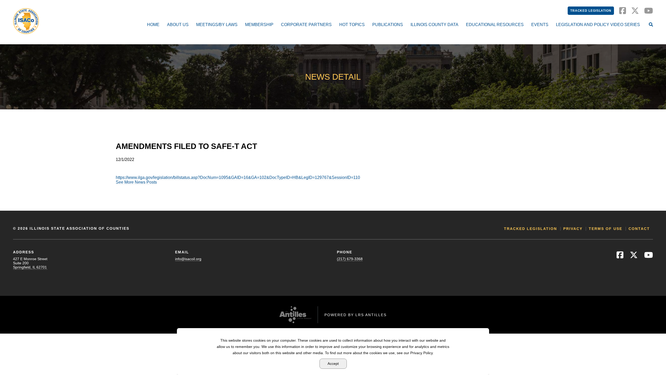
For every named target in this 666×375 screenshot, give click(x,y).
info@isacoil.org (188, 259)
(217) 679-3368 (350, 259)
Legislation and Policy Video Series (598, 24)
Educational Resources (495, 24)
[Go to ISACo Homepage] (26, 21)
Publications (387, 24)
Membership (259, 24)
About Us (178, 24)
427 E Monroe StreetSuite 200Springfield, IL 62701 (30, 263)
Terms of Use (605, 229)
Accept (333, 363)
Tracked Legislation (590, 10)
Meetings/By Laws (217, 24)
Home (153, 24)
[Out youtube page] (648, 12)
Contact (639, 229)
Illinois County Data (434, 24)
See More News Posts (136, 182)
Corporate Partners (306, 24)
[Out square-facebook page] (622, 12)
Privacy (572, 229)
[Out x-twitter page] (635, 12)
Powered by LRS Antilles (355, 315)
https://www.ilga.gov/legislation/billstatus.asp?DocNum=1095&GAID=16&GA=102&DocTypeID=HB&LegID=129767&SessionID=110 (238, 177)
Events (539, 24)
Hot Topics (352, 24)
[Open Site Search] (651, 25)
